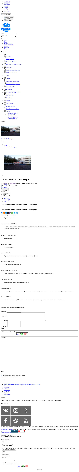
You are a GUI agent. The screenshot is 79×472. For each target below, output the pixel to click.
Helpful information (8, 44)
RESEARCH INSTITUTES (13, 92)
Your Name (3, 311)
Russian (11, 17)
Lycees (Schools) (10, 86)
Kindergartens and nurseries (13, 70)
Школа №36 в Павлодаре (7, 139)
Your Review (4, 326)
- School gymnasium (12, 117)
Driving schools (10, 59)
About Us (6, 388)
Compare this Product (31, 183)
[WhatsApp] (12, 213)
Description (6, 198)
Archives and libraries (11, 61)
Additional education (11, 72)
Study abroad (9, 95)
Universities (9, 67)
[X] (8, 213)
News (5, 42)
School (8, 111)
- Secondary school (12, 116)
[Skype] (14, 213)
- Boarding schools (12, 118)
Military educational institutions (13, 64)
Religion (8, 100)
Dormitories (9, 97)
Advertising (6, 383)
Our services (7, 385)
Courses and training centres (13, 84)
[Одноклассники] (4, 213)
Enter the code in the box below (9, 331)
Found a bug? (4, 187)
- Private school (11, 114)
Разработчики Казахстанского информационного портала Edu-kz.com (22, 384)
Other (7, 75)
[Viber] (10, 213)
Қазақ (9, 20)
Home (5, 40)
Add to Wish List (21, 183)
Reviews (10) (7, 200)
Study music (9, 89)
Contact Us (6, 391)
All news (3, 374)
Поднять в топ (4, 188)
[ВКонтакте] (1, 213)
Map (5, 201)
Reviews (6, 46)
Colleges (8, 78)
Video (5, 49)
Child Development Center (12, 109)
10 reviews (5, 183)
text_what (7, 184)
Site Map (6, 392)
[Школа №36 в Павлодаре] (17, 175)
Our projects (7, 387)
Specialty (8, 56)
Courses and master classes (12, 81)
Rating (2, 328)
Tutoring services (10, 106)
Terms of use (7, 390)
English (10, 18)
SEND (39, 469)
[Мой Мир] (6, 213)
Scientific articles (8, 43)
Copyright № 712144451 (7, 429)
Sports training (9, 103)
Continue (3, 337)
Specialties (6, 47)
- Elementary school (12, 113)
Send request (7, 394)
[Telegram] (17, 213)
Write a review (12, 183)
